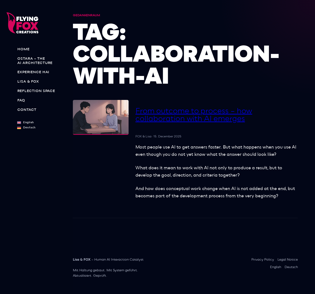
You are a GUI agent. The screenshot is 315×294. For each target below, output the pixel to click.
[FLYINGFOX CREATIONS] (24, 22)
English (275, 267)
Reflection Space (36, 91)
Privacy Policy (262, 259)
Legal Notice (288, 259)
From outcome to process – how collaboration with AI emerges (193, 115)
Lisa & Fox (28, 81)
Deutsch (291, 267)
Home (23, 49)
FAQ (21, 100)
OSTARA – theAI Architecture (34, 61)
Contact (26, 110)
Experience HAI (33, 72)
